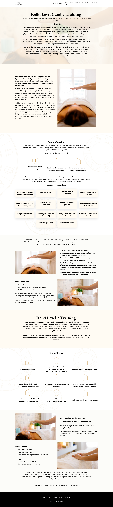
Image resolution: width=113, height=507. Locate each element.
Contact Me (67, 498)
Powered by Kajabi (56, 503)
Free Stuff (66, 3)
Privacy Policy (46, 498)
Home (54, 3)
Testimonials (79, 2)
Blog (91, 2)
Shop (95, 2)
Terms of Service (57, 498)
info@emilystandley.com (69, 274)
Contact (86, 2)
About (72, 2)
